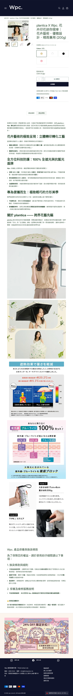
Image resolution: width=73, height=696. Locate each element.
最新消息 (46, 680)
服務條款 (46, 675)
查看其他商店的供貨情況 (42, 93)
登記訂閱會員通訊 (49, 678)
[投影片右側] (28, 37)
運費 (43, 73)
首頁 (7, 18)
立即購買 (52, 84)
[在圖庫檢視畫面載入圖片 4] (29, 44)
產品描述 (31, 113)
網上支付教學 (48, 670)
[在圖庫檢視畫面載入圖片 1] (7, 44)
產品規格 (42, 113)
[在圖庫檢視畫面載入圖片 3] (22, 44)
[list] (36, 660)
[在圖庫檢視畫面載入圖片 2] (15, 44)
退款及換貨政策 (48, 673)
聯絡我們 (46, 668)
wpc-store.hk (12, 693)
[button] (5, 8)
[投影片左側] (24, 37)
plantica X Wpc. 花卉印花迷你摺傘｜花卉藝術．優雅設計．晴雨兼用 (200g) (31, 18)
